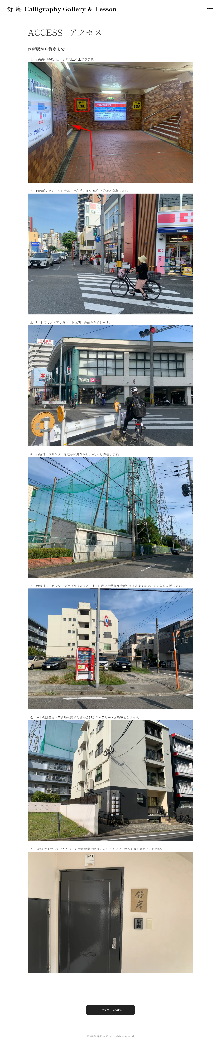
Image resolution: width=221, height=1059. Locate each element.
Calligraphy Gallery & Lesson (70, 9)
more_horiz (210, 8)
